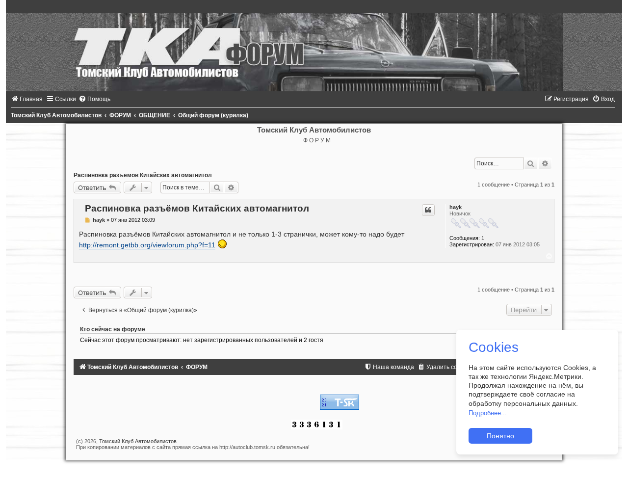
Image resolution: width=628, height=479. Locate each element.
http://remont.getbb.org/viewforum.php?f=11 (147, 245)
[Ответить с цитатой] (428, 210)
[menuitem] (27, 99)
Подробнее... (488, 413)
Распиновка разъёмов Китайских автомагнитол (143, 175)
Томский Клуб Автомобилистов (138, 441)
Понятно (500, 436)
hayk (455, 207)
